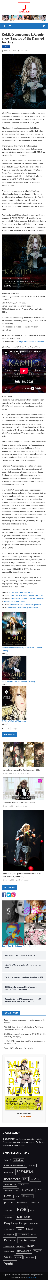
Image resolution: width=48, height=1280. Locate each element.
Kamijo (14, 729)
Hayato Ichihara (8, 1210)
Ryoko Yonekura (9, 1246)
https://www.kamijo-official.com (31, 342)
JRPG (32, 1210)
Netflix (33, 1235)
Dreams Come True (11, 1190)
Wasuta (8, 1257)
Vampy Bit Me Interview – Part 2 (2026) (19, 1048)
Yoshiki (10, 1264)
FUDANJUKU (27, 1196)
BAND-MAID (12, 1179)
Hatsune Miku (35, 1202)
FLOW (17, 1196)
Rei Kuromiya (27, 1240)
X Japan (18, 1257)
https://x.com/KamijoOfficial (14, 602)
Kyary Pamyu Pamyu (15, 1223)
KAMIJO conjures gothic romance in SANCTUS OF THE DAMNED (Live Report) (22, 875)
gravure (9, 1202)
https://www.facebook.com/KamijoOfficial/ (26, 595)
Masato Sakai (9, 1229)
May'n (19, 1229)
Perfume (9, 1240)
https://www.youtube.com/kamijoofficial (25, 605)
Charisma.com (10, 1185)
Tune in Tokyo (9, 1251)
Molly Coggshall (23, 880)
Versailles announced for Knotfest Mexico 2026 (21, 770)
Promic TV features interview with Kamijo (19, 803)
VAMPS (37, 1251)
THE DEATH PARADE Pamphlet (14, 721)
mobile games (9, 1235)
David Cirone (24, 51)
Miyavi (29, 1229)
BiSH (25, 1179)
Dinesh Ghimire (32, 1277)
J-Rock (5, 47)
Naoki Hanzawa (22, 1235)
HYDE (21, 1209)
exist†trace (27, 1190)
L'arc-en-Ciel (34, 1224)
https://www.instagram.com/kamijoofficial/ (27, 598)
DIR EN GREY (23, 1185)
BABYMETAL (25, 1172)
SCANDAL (31, 1246)
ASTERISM (32, 1165)
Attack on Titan (8, 1172)
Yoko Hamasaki (29, 1257)
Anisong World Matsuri (14, 1165)
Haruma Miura (22, 1202)
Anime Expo (18, 1160)
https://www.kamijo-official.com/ (21, 592)
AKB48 (7, 1159)
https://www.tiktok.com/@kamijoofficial (23, 608)
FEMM (7, 1195)
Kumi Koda (23, 1216)
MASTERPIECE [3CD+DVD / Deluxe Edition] (18, 682)
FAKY (39, 1190)
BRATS (35, 1178)
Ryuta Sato (20, 1246)
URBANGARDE (24, 1251)
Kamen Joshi (8, 1217)
